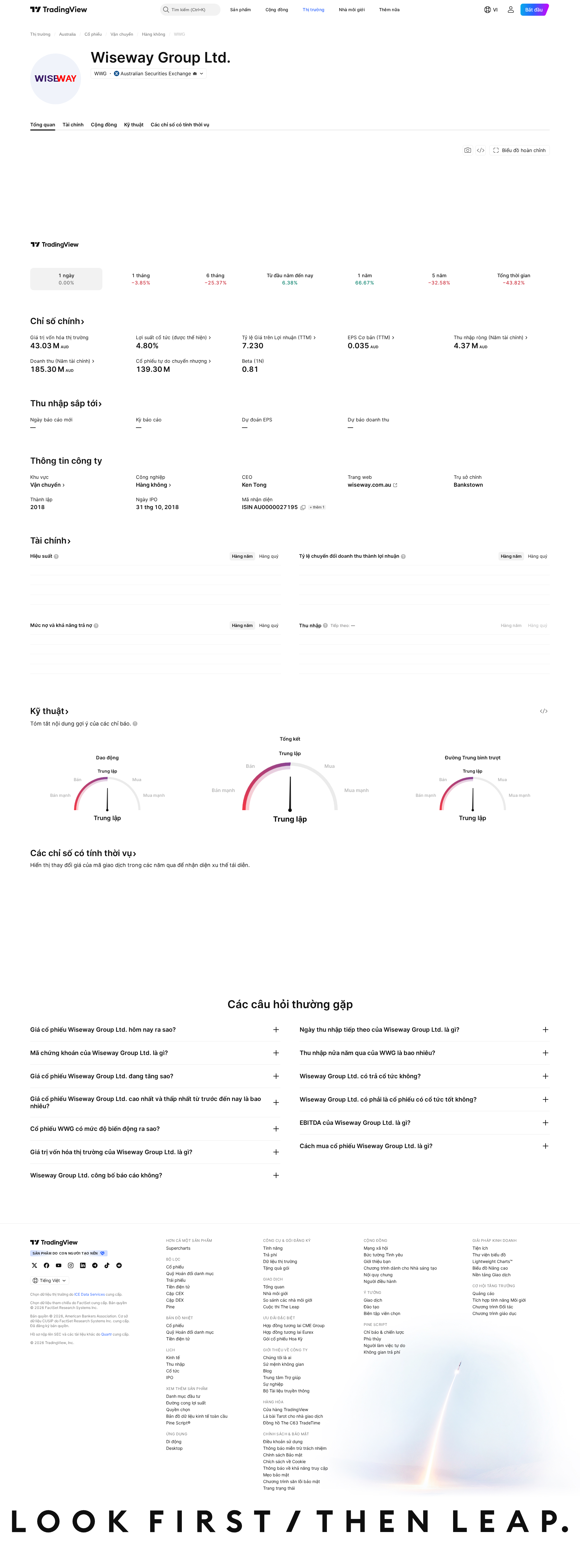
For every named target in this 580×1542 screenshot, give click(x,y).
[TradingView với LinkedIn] (83, 1265)
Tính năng (273, 1248)
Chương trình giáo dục (494, 1313)
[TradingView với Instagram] (70, 1265)
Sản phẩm (240, 9)
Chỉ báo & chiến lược (384, 1332)
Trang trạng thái (279, 1488)
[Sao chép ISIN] (303, 507)
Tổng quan (273, 1286)
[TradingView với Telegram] (95, 1265)
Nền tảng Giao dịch (491, 1274)
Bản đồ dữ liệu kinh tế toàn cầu (196, 1416)
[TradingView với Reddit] (119, 1265)
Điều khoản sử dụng (283, 1441)
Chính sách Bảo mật (282, 1454)
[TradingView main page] (54, 1242)
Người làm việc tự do (384, 1345)
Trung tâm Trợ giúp (282, 1377)
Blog (267, 1370)
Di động (174, 1441)
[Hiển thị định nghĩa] (92, 337)
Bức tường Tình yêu (383, 1254)
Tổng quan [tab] (42, 125)
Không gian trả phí (382, 1352)
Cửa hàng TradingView (285, 1409)
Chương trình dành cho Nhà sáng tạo (400, 1268)
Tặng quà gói (276, 1268)
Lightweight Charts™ (492, 1261)
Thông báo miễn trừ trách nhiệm (295, 1448)
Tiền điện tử (178, 1286)
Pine (170, 1306)
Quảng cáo (483, 1293)
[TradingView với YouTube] (58, 1265)
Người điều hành (380, 1281)
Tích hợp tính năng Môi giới (499, 1300)
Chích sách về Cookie (284, 1461)
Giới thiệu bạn (377, 1261)
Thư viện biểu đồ (489, 1254)
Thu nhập (175, 1364)
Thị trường (313, 9)
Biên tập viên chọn (382, 1313)
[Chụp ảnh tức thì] (468, 150)
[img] (195, 73)
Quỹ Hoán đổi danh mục (190, 1273)
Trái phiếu (175, 1280)
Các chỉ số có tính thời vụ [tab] (180, 125)
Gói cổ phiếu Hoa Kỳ (283, 1338)
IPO (169, 1377)
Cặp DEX (175, 1300)
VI (495, 10)
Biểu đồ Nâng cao (490, 1268)
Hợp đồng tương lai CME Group (294, 1325)
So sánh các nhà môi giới (287, 1300)
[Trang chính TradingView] (58, 9)
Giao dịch (373, 1300)
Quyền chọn (178, 1409)
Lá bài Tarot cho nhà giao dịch (293, 1416)
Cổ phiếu (175, 1266)
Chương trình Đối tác (492, 1306)
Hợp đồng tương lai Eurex (288, 1332)
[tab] (242, 556)
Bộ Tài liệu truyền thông (286, 1390)
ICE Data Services (89, 1294)
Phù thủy (372, 1338)
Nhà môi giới (352, 9)
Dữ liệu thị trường (280, 1261)
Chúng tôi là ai (277, 1357)
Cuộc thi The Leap (281, 1306)
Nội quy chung (378, 1274)
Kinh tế (173, 1357)
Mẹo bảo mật (276, 1474)
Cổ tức (172, 1370)
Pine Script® (178, 1422)
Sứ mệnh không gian (283, 1364)
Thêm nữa (389, 9)
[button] (255, 10)
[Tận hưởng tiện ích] (480, 150)
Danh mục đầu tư (183, 1396)
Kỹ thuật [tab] (133, 125)
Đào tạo (371, 1306)
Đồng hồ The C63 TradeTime (291, 1422)
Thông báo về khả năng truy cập (295, 1468)
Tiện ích (480, 1248)
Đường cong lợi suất (186, 1402)
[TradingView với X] (34, 1265)
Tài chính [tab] (73, 125)
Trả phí (270, 1254)
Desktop (174, 1448)
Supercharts (178, 1248)
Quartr (106, 1334)
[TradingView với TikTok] (107, 1265)
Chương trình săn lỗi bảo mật (291, 1481)
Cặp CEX (175, 1293)
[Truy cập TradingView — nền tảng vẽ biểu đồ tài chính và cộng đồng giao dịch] (54, 244)
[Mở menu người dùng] (511, 10)
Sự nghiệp (273, 1384)
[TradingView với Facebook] (46, 1265)
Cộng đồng (277, 9)
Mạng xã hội (376, 1248)
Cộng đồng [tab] (104, 125)
